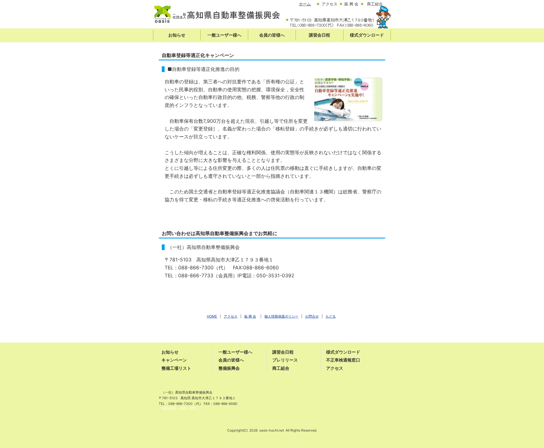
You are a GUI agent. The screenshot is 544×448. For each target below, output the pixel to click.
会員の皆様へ (231, 360)
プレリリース (285, 360)
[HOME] (216, 16)
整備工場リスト (176, 368)
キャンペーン (174, 360)
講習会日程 (283, 352)
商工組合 (280, 368)
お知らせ (170, 352)
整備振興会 (229, 368)
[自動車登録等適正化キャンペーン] (348, 100)
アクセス (334, 368)
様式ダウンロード (343, 352)
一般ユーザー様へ (235, 352)
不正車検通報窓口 (343, 360)
